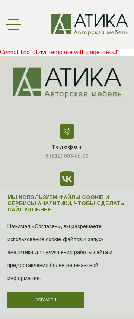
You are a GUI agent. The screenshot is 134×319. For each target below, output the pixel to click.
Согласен (46, 300)
